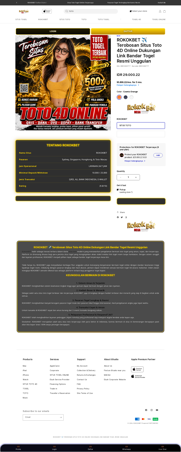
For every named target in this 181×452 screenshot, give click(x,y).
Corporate (54, 370)
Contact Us (82, 380)
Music (25, 398)
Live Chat (162, 449)
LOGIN (53, 31)
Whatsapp (126, 449)
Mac (24, 366)
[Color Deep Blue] (126, 97)
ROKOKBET (37, 3)
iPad (24, 370)
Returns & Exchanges (86, 375)
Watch (25, 380)
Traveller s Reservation (60, 393)
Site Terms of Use (85, 393)
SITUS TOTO (64, 19)
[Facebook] (118, 218)
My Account (82, 366)
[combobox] (91, 11)
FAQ (79, 384)
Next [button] (164, 2)
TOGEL (26, 389)
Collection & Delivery (86, 370)
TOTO (84, 19)
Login (54, 449)
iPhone (26, 375)
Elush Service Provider (59, 380)
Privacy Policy (83, 389)
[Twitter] (122, 218)
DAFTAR (128, 31)
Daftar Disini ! (41, 3)
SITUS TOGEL (21, 19)
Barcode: (135, 66)
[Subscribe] (60, 417)
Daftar (90, 449)
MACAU (107, 375)
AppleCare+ (55, 366)
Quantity (121, 171)
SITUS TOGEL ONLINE (59, 375)
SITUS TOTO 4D (30, 384)
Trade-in (53, 389)
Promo (18, 449)
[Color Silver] (131, 97)
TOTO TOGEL (103, 19)
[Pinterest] (126, 218)
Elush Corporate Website (115, 380)
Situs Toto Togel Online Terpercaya (80, 3)
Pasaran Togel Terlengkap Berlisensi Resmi (123, 3)
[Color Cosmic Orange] (119, 97)
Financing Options (58, 384)
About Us (108, 366)
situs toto (73, 251)
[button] (21, 19)
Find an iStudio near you (114, 370)
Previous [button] (16, 2)
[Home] (24, 11)
